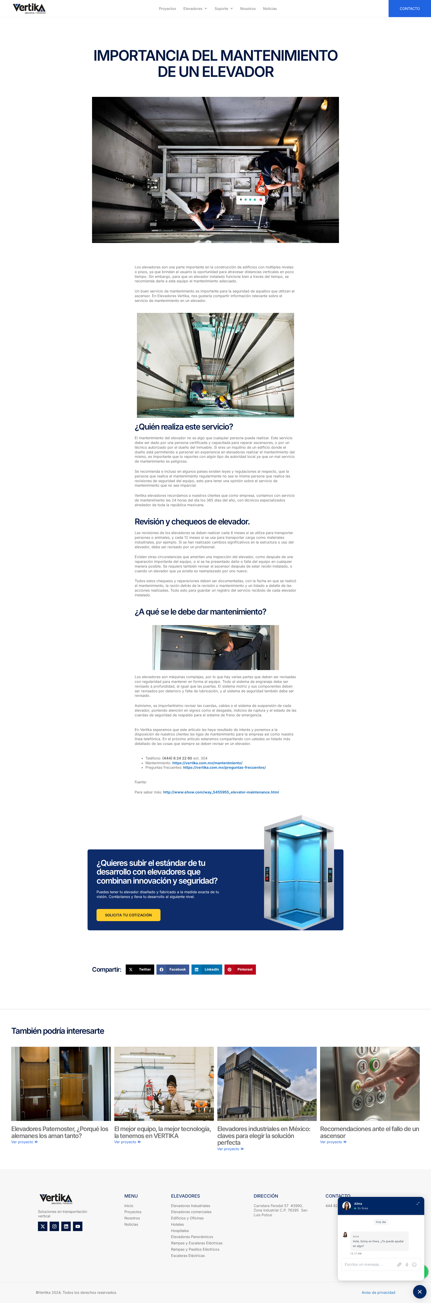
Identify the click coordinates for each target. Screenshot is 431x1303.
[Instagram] (54, 1226)
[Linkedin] (66, 1226)
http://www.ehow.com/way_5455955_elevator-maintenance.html (221, 792)
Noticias (270, 8)
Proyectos (167, 8)
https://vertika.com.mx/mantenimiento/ (207, 763)
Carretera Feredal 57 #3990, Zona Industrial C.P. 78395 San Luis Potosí (280, 1210)
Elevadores (192, 8)
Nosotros (248, 8)
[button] (140, 969)
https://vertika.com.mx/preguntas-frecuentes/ (224, 767)
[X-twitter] (42, 1226)
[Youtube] (77, 1226)
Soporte (221, 8)
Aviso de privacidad (378, 1292)
